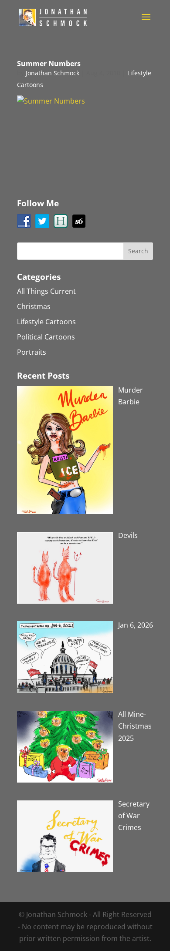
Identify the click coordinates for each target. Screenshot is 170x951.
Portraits (31, 352)
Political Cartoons (46, 337)
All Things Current (46, 291)
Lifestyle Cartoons (46, 321)
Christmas (34, 306)
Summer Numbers (49, 63)
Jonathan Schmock (52, 73)
